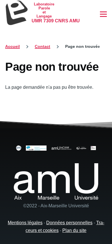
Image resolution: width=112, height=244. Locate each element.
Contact (42, 46)
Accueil (12, 46)
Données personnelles (69, 222)
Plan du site (74, 230)
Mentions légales (25, 222)
